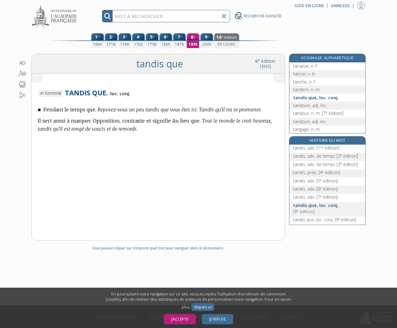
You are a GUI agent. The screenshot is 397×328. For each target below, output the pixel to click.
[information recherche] (107, 16)
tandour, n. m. (318, 113)
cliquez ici (203, 307)
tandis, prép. (316, 172)
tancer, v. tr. (304, 74)
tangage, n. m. (307, 129)
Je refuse (217, 319)
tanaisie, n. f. (305, 66)
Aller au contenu (55, 5)
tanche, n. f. (304, 82)
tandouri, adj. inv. (309, 121)
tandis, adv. (316, 148)
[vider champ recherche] (224, 16)
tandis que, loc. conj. (316, 98)
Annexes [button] (340, 5)
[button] (22, 63)
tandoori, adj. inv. (310, 105)
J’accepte (179, 319)
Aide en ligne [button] (309, 5)
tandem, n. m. (306, 89)
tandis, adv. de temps (325, 156)
